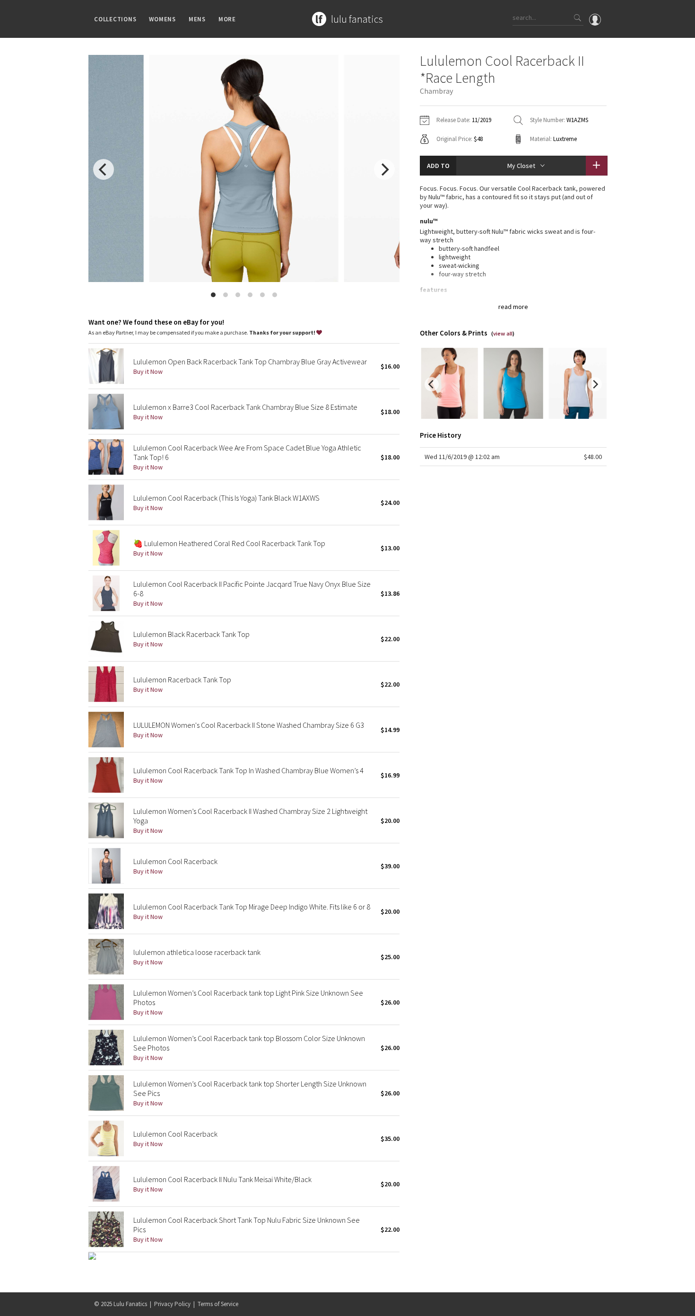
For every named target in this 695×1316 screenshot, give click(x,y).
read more (513, 306)
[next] (384, 169)
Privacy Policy (172, 1304)
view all (503, 333)
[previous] (103, 169)
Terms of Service (218, 1304)
